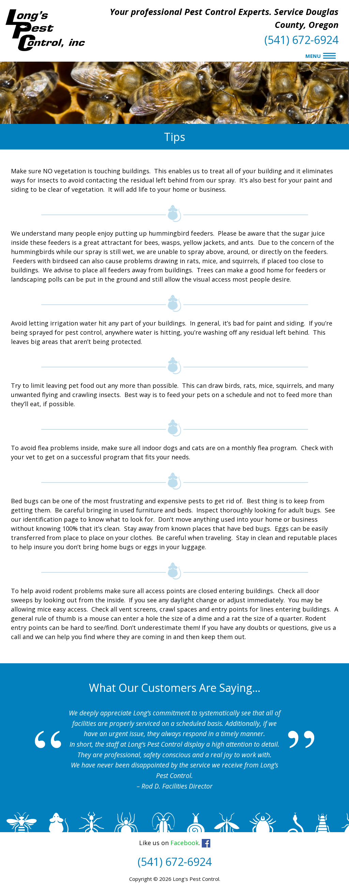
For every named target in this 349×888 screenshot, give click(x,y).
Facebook (184, 843)
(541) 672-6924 (301, 39)
